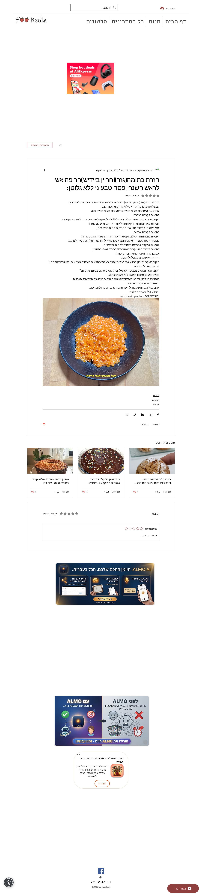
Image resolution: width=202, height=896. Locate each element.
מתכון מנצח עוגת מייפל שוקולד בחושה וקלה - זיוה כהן (50, 481)
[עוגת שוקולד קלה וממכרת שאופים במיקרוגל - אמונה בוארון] (101, 461)
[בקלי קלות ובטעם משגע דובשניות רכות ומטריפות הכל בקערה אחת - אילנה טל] (152, 461)
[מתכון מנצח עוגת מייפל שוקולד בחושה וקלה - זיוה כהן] (50, 461)
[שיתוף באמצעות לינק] (134, 414)
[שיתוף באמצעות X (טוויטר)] (150, 414)
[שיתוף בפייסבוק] (157, 414)
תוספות (155, 400)
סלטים (156, 395)
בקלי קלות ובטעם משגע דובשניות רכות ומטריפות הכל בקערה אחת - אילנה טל (154, 481)
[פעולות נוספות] (44, 170)
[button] (60, 145)
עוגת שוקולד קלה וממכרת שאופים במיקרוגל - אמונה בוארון (104, 481)
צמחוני (156, 404)
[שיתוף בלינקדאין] (142, 414)
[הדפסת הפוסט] (126, 414)
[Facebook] (101, 871)
